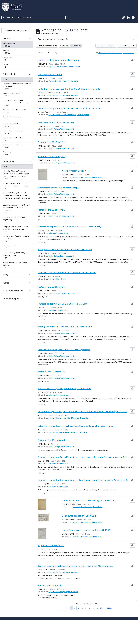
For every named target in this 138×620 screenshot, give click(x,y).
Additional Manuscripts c (13, 118)
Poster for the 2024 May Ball (52, 209)
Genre (6, 282)
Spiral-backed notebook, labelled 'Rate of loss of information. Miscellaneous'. (75, 566)
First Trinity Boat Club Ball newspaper (56, 122)
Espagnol (7, 65)
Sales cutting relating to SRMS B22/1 (79, 515)
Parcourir (7, 18)
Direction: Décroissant (126, 46)
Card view (65, 46)
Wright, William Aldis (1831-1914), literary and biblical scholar (15, 229)
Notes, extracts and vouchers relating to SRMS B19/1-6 (88, 500)
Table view (77, 46)
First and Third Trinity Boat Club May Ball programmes (64, 349)
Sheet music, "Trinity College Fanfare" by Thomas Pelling (65, 388)
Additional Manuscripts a (13, 94)
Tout (5, 79)
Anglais (9, 51)
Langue (6, 38)
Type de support (11, 298)
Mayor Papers (9, 153)
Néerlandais (8, 58)
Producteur (8, 161)
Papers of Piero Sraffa (57, 279)
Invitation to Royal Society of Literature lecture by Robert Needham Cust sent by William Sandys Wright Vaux (83, 411)
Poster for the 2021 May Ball (51, 440)
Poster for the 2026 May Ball (51, 142)
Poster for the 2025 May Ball (51, 156)
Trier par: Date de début (105, 46)
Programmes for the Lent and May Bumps (58, 187)
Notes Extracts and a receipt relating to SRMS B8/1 (86, 530)
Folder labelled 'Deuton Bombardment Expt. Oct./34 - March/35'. (69, 89)
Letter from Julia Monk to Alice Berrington (58, 60)
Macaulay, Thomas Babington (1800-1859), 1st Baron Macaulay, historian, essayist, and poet (16, 175)
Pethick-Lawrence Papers (13, 146)
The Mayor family (9, 247)
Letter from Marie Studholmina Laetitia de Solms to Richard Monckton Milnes (75, 426)
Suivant (110, 608)
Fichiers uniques (9, 44)
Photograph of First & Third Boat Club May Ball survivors (65, 249)
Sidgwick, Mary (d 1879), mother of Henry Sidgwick (16, 239)
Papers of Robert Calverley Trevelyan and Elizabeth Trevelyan (16, 102)
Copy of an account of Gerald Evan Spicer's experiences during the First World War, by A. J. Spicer (83, 457)
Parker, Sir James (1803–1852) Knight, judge (14, 219)
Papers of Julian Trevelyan (13, 139)
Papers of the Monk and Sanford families (64, 66)
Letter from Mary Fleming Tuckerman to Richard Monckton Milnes (70, 108)
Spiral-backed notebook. (50, 585)
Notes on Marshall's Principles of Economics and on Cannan (67, 272)
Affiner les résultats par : (17, 30)
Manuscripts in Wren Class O (14, 111)
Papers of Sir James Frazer (13, 132)
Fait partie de (9, 74)
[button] (123, 17)
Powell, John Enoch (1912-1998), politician (15, 265)
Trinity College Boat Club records (62, 129)
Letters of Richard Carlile (50, 74)
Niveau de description (14, 290)
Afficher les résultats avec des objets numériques (116, 53)
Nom (5, 274)
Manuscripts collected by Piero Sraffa (63, 81)
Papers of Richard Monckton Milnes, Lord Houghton (17, 86)
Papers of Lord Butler (11, 125)
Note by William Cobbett (74, 170)
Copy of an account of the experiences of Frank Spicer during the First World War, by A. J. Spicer (83, 480)
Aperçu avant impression (48, 46)
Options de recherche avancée (53, 39)
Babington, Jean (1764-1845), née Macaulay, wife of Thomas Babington (16, 209)
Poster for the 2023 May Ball (51, 287)
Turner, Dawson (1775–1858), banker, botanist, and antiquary (15, 186)
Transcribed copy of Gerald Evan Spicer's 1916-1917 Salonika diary (69, 226)
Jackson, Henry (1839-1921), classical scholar (14, 255)
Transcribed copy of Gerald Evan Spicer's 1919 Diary (63, 303)
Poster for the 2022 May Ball (51, 371)
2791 (102, 608)
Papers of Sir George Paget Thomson (63, 95)
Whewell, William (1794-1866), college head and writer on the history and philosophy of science (16, 197)
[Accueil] (13, 7)
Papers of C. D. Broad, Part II (51, 545)
